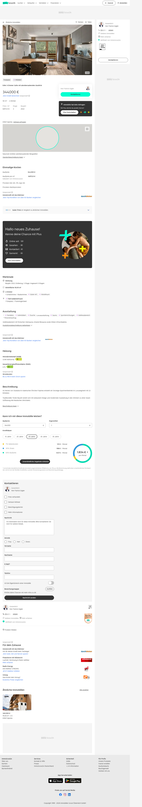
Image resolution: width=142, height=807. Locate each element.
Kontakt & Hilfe (39, 761)
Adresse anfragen (19, 122)
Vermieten (42, 3)
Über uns (5, 761)
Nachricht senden (29, 598)
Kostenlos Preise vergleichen (13, 680)
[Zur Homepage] (9, 3)
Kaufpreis (6, 421)
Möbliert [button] (18, 80)
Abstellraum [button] (45, 294)
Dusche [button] (32, 315)
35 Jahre (55, 436)
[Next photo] (85, 50)
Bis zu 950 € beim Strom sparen (14, 376)
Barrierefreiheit (7, 768)
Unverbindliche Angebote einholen (36, 461)
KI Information (73, 766)
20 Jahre (20, 436)
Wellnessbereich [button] (84, 315)
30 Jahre (43, 436)
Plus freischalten (69, 112)
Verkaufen (31, 3)
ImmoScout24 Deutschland (44, 766)
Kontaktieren (75, 94)
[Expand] (87, 129)
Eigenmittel (53, 421)
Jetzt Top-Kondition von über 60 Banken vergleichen (22, 197)
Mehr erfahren (27, 618)
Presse (36, 764)
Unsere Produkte (104, 761)
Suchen (20, 3)
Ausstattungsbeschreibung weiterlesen (16, 325)
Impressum (6, 766)
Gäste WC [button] (33, 294)
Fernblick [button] (10, 315)
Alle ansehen (84, 690)
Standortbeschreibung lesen (13, 157)
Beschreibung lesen (10, 406)
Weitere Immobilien (12, 618)
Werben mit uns (104, 771)
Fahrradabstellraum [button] (15, 299)
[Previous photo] (9, 50)
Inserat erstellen (104, 764)
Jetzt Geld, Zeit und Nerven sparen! (15, 654)
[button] (47, 50)
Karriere (4, 764)
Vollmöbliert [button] (21, 315)
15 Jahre (8, 436)
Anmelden (123, 3)
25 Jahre (32, 436)
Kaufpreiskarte (104, 766)
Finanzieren (55, 3)
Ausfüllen (50, 589)
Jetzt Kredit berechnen (11, 96)
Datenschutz (70, 764)
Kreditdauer (7, 430)
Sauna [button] (54, 315)
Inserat (110, 3)
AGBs (68, 761)
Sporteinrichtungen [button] (68, 315)
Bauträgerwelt (104, 768)
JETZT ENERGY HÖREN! (11, 671)
